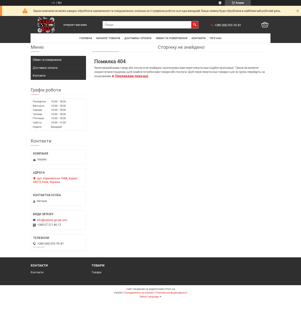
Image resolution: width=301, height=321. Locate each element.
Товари (96, 272)
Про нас (216, 38)
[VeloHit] (46, 25)
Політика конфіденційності (171, 292)
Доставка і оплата (138, 38)
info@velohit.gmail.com (52, 220)
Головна (85, 38)
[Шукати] (194, 24)
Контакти (198, 38)
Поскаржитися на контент (139, 292)
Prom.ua (170, 289)
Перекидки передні (131, 76)
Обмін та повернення (171, 38)
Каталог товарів (108, 38)
